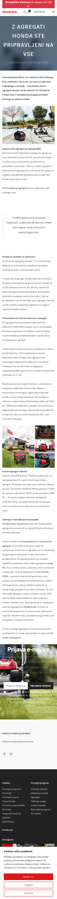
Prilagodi (28, 885)
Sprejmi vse (28, 876)
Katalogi (6, 793)
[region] (28, 873)
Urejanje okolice (39, 788)
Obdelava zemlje (39, 793)
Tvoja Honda (8, 801)
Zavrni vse (28, 893)
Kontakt (6, 809)
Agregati (35, 797)
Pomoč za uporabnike (13, 805)
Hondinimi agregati (17, 188)
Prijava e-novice (40, 685)
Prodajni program (11, 788)
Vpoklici (6, 817)
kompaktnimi (29, 541)
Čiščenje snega (38, 801)
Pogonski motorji (11, 813)
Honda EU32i (30, 606)
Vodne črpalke (38, 805)
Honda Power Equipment (15, 523)
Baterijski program (41, 809)
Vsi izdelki (36, 813)
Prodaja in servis (10, 797)
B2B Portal (8, 821)
